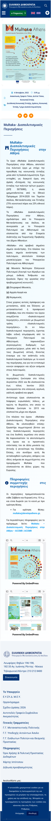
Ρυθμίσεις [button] (25, 809)
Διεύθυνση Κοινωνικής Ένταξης (19, 103)
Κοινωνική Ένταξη (27, 100)
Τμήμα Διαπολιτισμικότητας (30, 107)
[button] (45, 5)
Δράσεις (35, 103)
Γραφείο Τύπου (26, 96)
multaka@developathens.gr (26, 513)
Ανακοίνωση (14, 96)
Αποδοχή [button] (32, 813)
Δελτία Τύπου (38, 96)
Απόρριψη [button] (19, 813)
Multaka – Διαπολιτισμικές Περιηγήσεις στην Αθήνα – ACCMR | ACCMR (25, 527)
